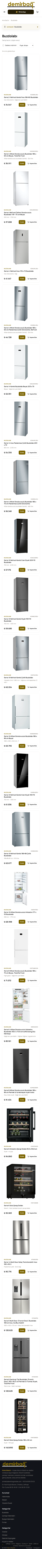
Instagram (36, 1548)
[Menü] (4, 12)
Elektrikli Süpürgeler (9, 1538)
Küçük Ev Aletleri (7, 1542)
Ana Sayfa (5, 20)
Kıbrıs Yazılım (11, 1548)
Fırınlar (4, 1522)
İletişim (4, 1500)
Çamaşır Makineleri (8, 1516)
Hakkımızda (6, 1497)
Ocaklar (4, 1532)
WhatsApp (22, 12)
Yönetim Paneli (7, 1503)
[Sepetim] (37, 11)
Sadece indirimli (10, 45)
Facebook (29, 1548)
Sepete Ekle (33, 105)
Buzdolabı (5, 1512)
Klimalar (4, 1535)
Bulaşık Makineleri (8, 1519)
